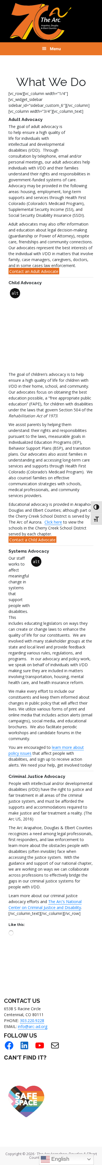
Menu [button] (55, 48)
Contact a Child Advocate (32, 539)
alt (71, 130)
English (59, 1159)
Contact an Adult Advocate (33, 271)
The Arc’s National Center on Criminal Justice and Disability (45, 904)
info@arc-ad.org (32, 1026)
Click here (53, 522)
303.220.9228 (32, 1020)
